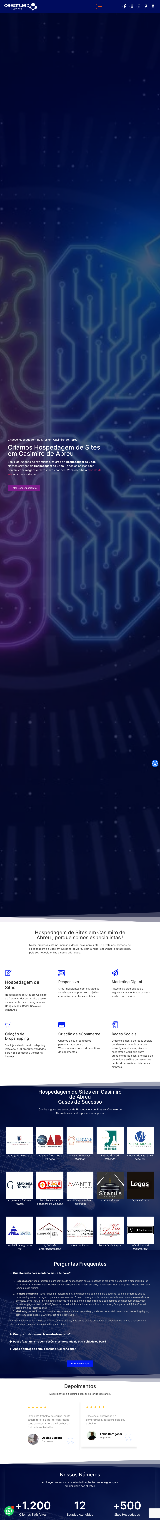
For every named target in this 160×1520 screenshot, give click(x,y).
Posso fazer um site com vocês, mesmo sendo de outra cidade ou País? (59, 1341)
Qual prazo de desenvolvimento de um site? (42, 1334)
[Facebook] (124, 6)
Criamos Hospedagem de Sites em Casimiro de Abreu (54, 450)
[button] (80, 1273)
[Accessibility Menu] (155, 763)
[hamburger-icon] (99, 6)
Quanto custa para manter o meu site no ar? (42, 1273)
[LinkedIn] (139, 6)
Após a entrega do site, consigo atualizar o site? (44, 1348)
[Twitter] (146, 6)
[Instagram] (132, 6)
